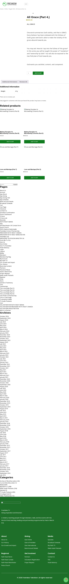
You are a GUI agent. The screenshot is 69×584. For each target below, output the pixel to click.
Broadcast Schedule (6, 203)
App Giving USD (5, 198)
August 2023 (4, 342)
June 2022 (3, 361)
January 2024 (4, 333)
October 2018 (4, 427)
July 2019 (3, 410)
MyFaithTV (3, 487)
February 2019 (4, 420)
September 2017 (5, 451)
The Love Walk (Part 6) (7, 294)
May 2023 (3, 348)
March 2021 (3, 374)
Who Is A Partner (5, 310)
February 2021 (4, 375)
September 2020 (5, 385)
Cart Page (3, 207)
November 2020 (5, 381)
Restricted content (6, 266)
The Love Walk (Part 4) (7, 290)
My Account (3, 259)
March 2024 (3, 329)
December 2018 (5, 423)
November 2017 (5, 447)
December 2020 (5, 379)
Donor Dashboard (6, 214)
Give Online (3, 244)
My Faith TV (3, 261)
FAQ (1, 224)
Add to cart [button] (10, 141)
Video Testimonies (6, 496)
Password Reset (5, 270)
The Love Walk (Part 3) (7, 288)
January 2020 (4, 399)
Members (3, 255)
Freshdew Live (4, 237)
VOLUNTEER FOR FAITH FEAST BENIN (12, 305)
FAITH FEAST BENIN (6, 222)
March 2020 (3, 396)
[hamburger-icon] (26, 4)
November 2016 (5, 469)
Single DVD (12, 9)
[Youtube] (11, 529)
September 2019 (5, 407)
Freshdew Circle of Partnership (9, 231)
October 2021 (4, 368)
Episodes (3, 220)
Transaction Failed (6, 299)
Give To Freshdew (5, 246)
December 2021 (5, 364)
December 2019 (5, 401)
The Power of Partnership (8, 296)
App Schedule (4, 200)
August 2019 (4, 409)
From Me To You (5, 240)
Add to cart (38, 73)
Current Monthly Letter (7, 483)
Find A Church (4, 227)
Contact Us (3, 211)
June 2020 (3, 390)
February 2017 (4, 464)
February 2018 (4, 442)
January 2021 (4, 377)
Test (1, 284)
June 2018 (3, 434)
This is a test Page (6, 297)
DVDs (6, 9)
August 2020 (4, 386)
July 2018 (3, 433)
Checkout (3, 209)
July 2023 (3, 344)
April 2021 (3, 372)
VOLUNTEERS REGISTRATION (9, 308)
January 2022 (4, 362)
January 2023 (4, 355)
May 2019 (3, 414)
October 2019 (4, 405)
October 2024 (4, 316)
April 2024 (3, 327)
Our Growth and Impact (7, 262)
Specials (2, 490)
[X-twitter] (16, 529)
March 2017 (3, 462)
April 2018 (3, 438)
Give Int (2, 242)
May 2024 (3, 326)
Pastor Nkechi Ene (6, 272)
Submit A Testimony (6, 283)
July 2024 (3, 322)
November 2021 (5, 366)
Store (1, 281)
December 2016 (5, 468)
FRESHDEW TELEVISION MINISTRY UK (12, 238)
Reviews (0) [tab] (23, 82)
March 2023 (3, 351)
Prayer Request (5, 273)
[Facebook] (2, 529)
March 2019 (3, 418)
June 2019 (3, 412)
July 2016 (3, 475)
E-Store (2, 216)
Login (2, 249)
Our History (3, 264)
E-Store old (3, 218)
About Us (3, 190)
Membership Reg (5, 257)
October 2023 (4, 338)
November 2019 (5, 403)
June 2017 (3, 457)
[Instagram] (7, 529)
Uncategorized (4, 494)
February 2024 (4, 331)
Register (2, 277)
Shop (1, 279)
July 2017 (3, 455)
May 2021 (3, 370)
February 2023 (4, 353)
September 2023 (5, 340)
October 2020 (4, 383)
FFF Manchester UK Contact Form (10, 225)
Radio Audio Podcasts (6, 275)
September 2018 (5, 429)
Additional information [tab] (9, 82)
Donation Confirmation (7, 213)
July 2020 (3, 388)
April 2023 (3, 350)
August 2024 (4, 320)
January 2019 (4, 422)
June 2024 (3, 324)
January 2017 (4, 466)
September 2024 (5, 318)
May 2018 (3, 436)
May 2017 (3, 458)
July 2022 (3, 359)
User (1, 303)
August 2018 (4, 431)
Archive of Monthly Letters (8, 481)
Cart (1, 205)
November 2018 (5, 425)
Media (2, 253)
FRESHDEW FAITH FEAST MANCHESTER (12, 235)
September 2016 (5, 473)
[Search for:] (6, 184)
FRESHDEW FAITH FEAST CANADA (10, 233)
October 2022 (4, 357)
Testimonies (4, 286)
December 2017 (5, 445)
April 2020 (3, 394)
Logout (2, 251)
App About (3, 194)
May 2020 (3, 392)
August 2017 (4, 453)
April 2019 (3, 416)
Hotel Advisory (4, 248)
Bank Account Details (6, 201)
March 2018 (3, 440)
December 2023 (5, 335)
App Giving (3, 196)
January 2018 (4, 444)
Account (2, 192)
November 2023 (5, 337)
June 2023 (3, 346)
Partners (3, 268)
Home (1, 9)
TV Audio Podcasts (6, 301)
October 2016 (4, 471)
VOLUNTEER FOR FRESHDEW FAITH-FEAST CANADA (16, 307)
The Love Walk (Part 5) (7, 292)
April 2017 (3, 460)
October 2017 (4, 449)
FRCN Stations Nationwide (8, 229)
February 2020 (4, 398)
